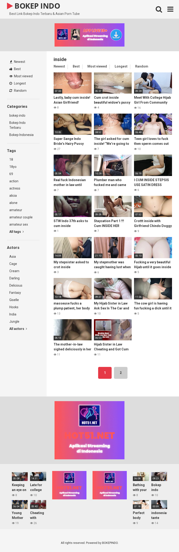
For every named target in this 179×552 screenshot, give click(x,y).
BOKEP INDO (36, 6)
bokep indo (17, 115)
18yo (13, 167)
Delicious (15, 285)
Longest (19, 83)
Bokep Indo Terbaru (17, 125)
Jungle (14, 321)
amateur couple (21, 217)
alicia (13, 195)
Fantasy (15, 293)
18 (11, 159)
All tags (15, 232)
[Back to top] (163, 538)
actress (14, 188)
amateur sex (18, 224)
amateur (15, 210)
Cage (13, 264)
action (13, 181)
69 (11, 174)
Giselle (14, 300)
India (12, 314)
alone (13, 203)
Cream (14, 271)
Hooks (13, 307)
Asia (12, 256)
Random (20, 90)
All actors (17, 329)
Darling (14, 278)
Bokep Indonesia (21, 135)
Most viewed (23, 76)
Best (17, 69)
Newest (19, 62)
